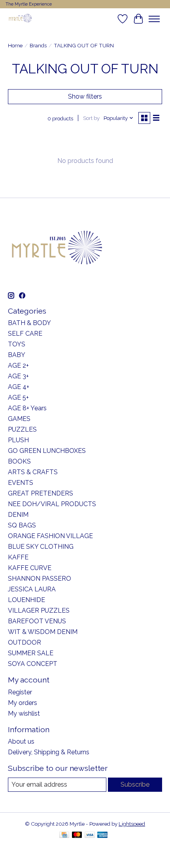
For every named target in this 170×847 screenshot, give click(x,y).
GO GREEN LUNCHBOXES (47, 450)
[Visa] (90, 835)
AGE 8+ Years (27, 408)
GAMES (19, 419)
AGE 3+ (18, 376)
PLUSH (18, 440)
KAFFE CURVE (29, 568)
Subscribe (135, 784)
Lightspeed (132, 824)
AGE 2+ (18, 365)
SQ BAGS (22, 525)
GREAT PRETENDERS (40, 493)
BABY (16, 355)
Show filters (85, 96)
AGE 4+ (18, 387)
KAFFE (18, 557)
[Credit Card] (64, 835)
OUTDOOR (24, 642)
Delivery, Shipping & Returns (48, 752)
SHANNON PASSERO (39, 578)
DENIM (18, 514)
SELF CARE (25, 333)
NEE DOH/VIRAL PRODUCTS (52, 504)
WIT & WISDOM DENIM (42, 632)
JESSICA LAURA (32, 589)
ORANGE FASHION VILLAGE (50, 536)
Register (20, 692)
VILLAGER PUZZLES (39, 610)
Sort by (91, 118)
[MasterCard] (77, 835)
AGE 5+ (18, 397)
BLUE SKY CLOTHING (41, 546)
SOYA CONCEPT (32, 664)
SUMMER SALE (30, 653)
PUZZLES (22, 429)
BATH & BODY (29, 323)
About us (21, 741)
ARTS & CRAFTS (33, 472)
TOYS (16, 344)
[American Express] (102, 835)
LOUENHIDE (26, 600)
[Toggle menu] (154, 19)
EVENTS (20, 482)
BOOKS (19, 461)
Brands (38, 45)
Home (15, 45)
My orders (22, 703)
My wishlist (24, 713)
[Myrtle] (20, 19)
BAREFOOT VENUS (37, 621)
